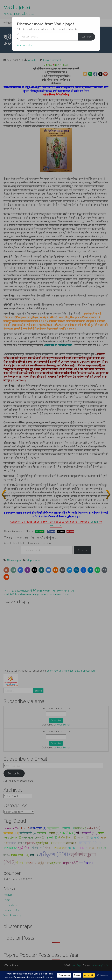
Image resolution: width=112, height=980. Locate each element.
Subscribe (87, 36)
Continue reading (24, 45)
